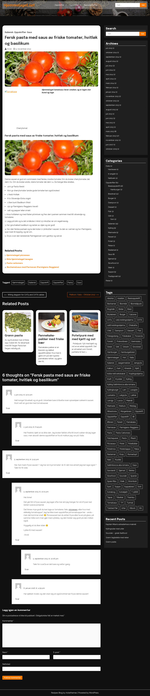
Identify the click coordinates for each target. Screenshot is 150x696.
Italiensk (9, 32)
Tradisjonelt (113, 276)
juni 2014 (109, 70)
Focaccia (139, 336)
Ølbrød (110, 422)
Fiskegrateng (112, 336)
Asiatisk (120, 298)
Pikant (133, 438)
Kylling (111, 228)
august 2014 (111, 61)
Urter (123, 508)
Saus (29, 32)
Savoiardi (111, 470)
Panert (111, 237)
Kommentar (8, 621)
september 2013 (112, 105)
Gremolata (135, 341)
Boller (121, 309)
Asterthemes (71, 693)
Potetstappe (125, 449)
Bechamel (111, 304)
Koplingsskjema (136, 374)
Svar (8, 408)
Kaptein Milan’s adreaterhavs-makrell (121, 524)
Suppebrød (129, 487)
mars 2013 (110, 131)
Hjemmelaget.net (19, 5)
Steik (110, 267)
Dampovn (112, 203)
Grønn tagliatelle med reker (117, 537)
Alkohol (110, 298)
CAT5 (109, 320)
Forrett (110, 341)
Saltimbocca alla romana (118, 465)
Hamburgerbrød (128, 352)
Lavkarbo (111, 395)
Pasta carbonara (15, 263)
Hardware (112, 169)
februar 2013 (111, 136)
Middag (132, 406)
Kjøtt (137, 368)
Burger (111, 198)
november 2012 (112, 140)
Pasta (70, 282)
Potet (110, 241)
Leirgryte (123, 395)
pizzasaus (73, 509)
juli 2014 (109, 66)
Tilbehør (119, 497)
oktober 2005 (111, 149)
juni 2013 (109, 118)
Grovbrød (137, 347)
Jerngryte (138, 363)
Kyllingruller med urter (115, 529)
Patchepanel (112, 438)
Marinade (112, 232)
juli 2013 (109, 114)
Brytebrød (111, 314)
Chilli (109, 331)
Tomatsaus (112, 503)
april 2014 (110, 79)
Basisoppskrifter (91, 5)
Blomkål (123, 304)
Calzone (132, 314)
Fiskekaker (126, 336)
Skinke (131, 470)
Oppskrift (44, 282)
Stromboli (132, 481)
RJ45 (121, 454)
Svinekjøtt (123, 492)
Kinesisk (127, 368)
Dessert (111, 207)
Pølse (110, 246)
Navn (5, 652)
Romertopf (132, 454)
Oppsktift (125, 417)
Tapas (109, 497)
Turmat (130, 503)
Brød (129, 309)
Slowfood (112, 263)
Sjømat (111, 259)
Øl (134, 417)
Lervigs (110, 400)
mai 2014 (109, 74)
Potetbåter (132, 443)
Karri (119, 368)
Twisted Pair (112, 508)
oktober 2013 (111, 101)
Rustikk (118, 460)
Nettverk (111, 178)
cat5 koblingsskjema (124, 320)
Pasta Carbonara (123, 433)
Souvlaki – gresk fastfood (116, 533)
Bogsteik (111, 309)
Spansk (133, 476)
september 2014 (112, 57)
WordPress (94, 693)
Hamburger (115, 189)
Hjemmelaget (18, 282)
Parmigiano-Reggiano (129, 427)
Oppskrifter (59, 5)
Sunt (109, 487)
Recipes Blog (57, 693)
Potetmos (111, 449)
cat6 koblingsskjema (116, 325)
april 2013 (110, 127)
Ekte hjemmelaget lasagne (20, 259)
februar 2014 (111, 88)
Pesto (124, 438)
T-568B (134, 492)
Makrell (129, 400)
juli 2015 (109, 48)
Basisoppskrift (114, 186)
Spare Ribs (111, 481)
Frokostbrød (122, 341)
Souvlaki (123, 476)
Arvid (9, 49)
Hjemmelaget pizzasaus (18, 255)
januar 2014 (110, 92)
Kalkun (110, 368)
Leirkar (133, 395)
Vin (140, 508)
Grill (109, 216)
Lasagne (133, 390)
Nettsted (6, 664)
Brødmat (111, 194)
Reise (108, 281)
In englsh (112, 174)
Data (108, 166)
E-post (56, 652)
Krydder (118, 379)
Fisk (109, 211)
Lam (124, 390)
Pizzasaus (111, 443)
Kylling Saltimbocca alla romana (121, 384)
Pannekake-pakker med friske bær (51, 339)
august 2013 (111, 110)
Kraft (109, 379)
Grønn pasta (14, 335)
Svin (112, 219)
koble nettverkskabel (116, 374)
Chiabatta (133, 325)
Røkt (109, 460)
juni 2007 (109, 145)
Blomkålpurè (136, 304)
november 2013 (112, 96)
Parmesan (111, 427)
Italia (132, 357)
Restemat (112, 250)
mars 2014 (110, 83)
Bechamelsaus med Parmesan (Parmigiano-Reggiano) (33, 267)
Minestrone (112, 411)
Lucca (120, 400)
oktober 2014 (111, 52)
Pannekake (131, 422)
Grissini (126, 347)
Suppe (111, 272)
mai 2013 (109, 123)
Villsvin (132, 508)
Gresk (109, 347)
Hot (124, 357)
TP (122, 503)
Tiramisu (130, 497)
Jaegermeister (124, 363)
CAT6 (139, 320)
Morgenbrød (125, 411)
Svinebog (111, 492)
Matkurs (122, 406)
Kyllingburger (112, 390)
